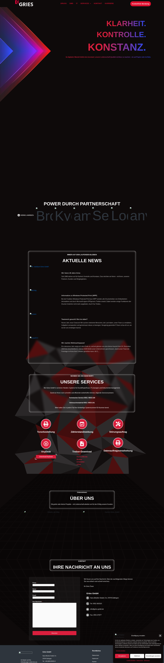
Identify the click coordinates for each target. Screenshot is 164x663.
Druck (64, 3)
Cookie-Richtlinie (131, 660)
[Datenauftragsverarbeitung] (118, 443)
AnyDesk (46, 451)
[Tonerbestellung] (46, 424)
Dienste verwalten (120, 650)
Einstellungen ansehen (153, 656)
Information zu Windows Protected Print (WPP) (79, 295)
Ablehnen (137, 656)
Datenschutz (139, 660)
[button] (160, 636)
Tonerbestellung (46, 432)
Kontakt (98, 3)
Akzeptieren (122, 656)
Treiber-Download (82, 451)
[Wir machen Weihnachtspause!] (44, 347)
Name (35, 589)
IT (77, 3)
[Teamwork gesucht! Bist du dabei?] (44, 323)
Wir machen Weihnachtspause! (73, 343)
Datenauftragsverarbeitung (118, 450)
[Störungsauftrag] (118, 424)
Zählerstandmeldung (82, 432)
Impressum (147, 660)
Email (34, 595)
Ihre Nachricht (38, 601)
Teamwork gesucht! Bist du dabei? (74, 319)
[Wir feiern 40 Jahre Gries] (44, 275)
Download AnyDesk (46, 456)
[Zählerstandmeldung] (82, 424)
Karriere (109, 3)
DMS (71, 3)
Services (84, 3)
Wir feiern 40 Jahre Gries (70, 273)
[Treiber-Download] (82, 444)
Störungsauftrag (118, 432)
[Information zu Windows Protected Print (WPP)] (44, 299)
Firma (35, 582)
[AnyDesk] (46, 444)
